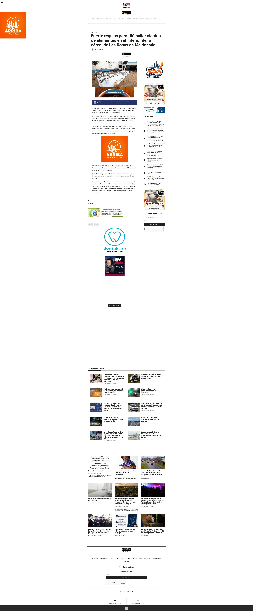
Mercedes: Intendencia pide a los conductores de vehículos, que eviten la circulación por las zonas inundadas (155, 131)
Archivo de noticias (106, 558)
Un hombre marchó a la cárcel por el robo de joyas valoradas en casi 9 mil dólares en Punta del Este (151, 406)
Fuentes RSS (120, 558)
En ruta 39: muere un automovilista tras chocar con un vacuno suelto (114, 419)
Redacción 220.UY (100, 49)
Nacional (115, 18)
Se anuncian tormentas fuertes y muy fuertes (99, 499)
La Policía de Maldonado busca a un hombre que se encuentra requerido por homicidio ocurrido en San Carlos (112, 407)
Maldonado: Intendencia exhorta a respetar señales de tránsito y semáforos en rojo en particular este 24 (152, 473)
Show (155, 18)
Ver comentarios (114, 305)
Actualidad (99, 18)
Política (129, 18)
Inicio (93, 18)
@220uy (90, 203)
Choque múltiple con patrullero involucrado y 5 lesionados (150, 390)
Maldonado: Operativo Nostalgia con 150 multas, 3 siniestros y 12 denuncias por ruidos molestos (152, 531)
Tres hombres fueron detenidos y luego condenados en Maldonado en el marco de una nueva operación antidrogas (114, 378)
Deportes (135, 18)
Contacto (95, 558)
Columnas (126, 22)
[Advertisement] (114, 288)
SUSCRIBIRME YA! (154, 224)
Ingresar (127, 561)
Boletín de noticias (154, 214)
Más (159, 18)
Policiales (108, 18)
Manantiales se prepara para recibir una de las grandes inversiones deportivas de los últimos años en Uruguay (125, 501)
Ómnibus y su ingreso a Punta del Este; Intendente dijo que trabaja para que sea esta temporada (99, 531)
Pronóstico (149, 18)
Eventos (124, 535)
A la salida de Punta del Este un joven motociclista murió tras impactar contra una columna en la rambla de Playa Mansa (114, 435)
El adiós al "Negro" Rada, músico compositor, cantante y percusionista (126, 472)
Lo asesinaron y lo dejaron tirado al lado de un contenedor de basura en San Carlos (151, 434)
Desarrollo (122, 18)
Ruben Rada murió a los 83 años (99, 471)
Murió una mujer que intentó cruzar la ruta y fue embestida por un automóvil (114, 390)
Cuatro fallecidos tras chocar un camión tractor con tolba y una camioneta (151, 376)
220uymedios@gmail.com (138, 603)
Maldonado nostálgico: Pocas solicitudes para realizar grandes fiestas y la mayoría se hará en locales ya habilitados (152, 501)
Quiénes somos (137, 558)
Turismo (142, 18)
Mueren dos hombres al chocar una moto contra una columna (150, 419)
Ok (126, 608)
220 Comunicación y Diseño (152, 558)
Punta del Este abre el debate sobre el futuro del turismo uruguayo (125, 531)
